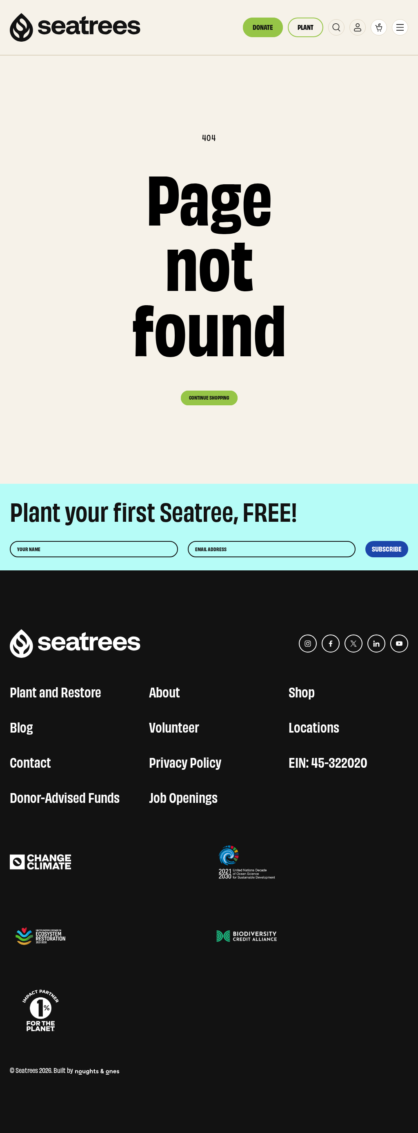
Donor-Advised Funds (65, 796)
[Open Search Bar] (336, 27)
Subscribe (387, 549)
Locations (314, 725)
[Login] (357, 27)
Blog (21, 725)
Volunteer (174, 725)
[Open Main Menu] (400, 27)
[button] (379, 27)
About (164, 690)
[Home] (75, 27)
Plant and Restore (55, 690)
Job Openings (183, 796)
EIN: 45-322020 (328, 761)
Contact (30, 761)
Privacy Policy (185, 761)
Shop (302, 690)
